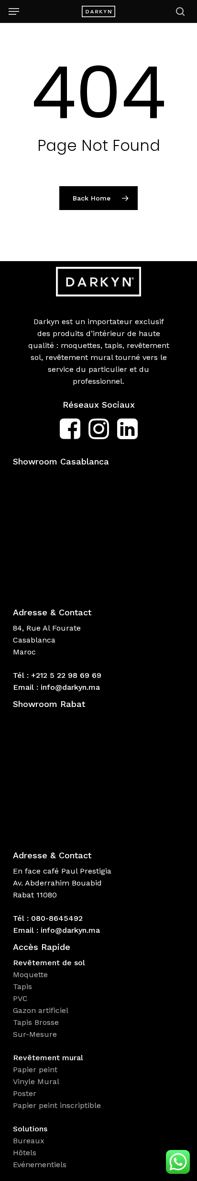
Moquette (30, 974)
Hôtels (24, 1152)
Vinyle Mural (37, 1081)
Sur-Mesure (35, 1034)
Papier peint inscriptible (58, 1105)
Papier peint (36, 1069)
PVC (20, 998)
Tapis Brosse (37, 1022)
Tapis (22, 986)
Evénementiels (41, 1164)
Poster (24, 1093)
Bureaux (30, 1140)
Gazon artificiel (40, 1010)
